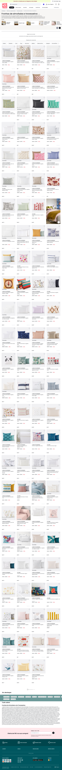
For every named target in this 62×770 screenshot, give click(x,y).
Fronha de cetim (21, 696)
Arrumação (31, 7)
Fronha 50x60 (13, 699)
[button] (59, 4)
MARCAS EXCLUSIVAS (36, 748)
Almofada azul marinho (42, 696)
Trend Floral (38, 7)
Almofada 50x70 (14, 696)
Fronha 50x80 (50, 696)
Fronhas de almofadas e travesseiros (30, 10)
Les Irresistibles (45, 7)
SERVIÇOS (19, 748)
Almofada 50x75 (6, 699)
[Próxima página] (34, 689)
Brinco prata (34, 696)
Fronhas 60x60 (28, 696)
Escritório (25, 7)
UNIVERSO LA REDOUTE (51, 748)
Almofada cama (6, 696)
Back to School (18, 7)
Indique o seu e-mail (35, 730)
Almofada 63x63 (57, 696)
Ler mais (3, 19)
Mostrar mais (31, 753)
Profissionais (56, 7)
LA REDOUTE (4, 748)
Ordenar (4, 43)
